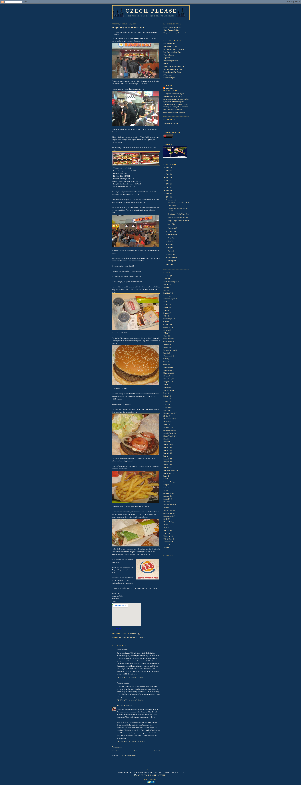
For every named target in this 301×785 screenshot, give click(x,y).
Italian (165, 396)
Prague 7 (166, 464)
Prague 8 (166, 467)
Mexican (166, 422)
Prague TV (167, 63)
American (122, 637)
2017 (168, 171)
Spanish (166, 507)
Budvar (165, 307)
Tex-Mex (166, 530)
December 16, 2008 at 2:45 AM (131, 741)
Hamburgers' (167, 373)
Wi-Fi (165, 545)
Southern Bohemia (169, 504)
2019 (168, 167)
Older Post (156, 751)
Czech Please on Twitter (171, 30)
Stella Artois (167, 522)
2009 (168, 193)
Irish (164, 393)
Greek (165, 364)
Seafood (166, 499)
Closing (165, 324)
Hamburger (131, 637)
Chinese (166, 321)
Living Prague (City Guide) (172, 72)
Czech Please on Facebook (172, 27)
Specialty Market (169, 513)
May (169, 247)
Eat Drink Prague (169, 43)
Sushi (165, 524)
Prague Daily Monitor (170, 60)
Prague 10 (166, 447)
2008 (168, 197)
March (170, 254)
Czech (165, 336)
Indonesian (167, 387)
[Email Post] (139, 633)
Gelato (165, 359)
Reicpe (165, 484)
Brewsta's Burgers (169, 299)
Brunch (165, 304)
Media (165, 416)
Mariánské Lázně (169, 413)
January (170, 260)
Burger (165, 310)
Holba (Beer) (167, 379)
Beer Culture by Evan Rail (172, 52)
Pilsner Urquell (168, 436)
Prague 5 (141, 637)
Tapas (165, 527)
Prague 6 (166, 462)
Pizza (165, 439)
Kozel (165, 404)
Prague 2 (166, 450)
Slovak (165, 502)
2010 (168, 190)
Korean (165, 401)
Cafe (164, 316)
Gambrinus (167, 356)
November (171, 228)
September (171, 234)
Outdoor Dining (168, 430)
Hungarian (166, 381)
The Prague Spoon (169, 78)
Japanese (166, 399)
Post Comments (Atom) (128, 755)
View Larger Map (116, 628)
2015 (168, 177)
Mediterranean (168, 419)
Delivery (166, 344)
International (167, 390)
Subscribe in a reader (171, 124)
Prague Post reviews (170, 46)
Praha (165, 476)
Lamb (165, 410)
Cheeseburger (167, 319)
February (171, 257)
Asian (165, 278)
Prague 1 (166, 444)
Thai (164, 533)
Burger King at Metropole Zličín (128, 27)
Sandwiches (167, 493)
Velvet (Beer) (167, 539)
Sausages (166, 496)
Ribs (164, 487)
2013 (168, 180)
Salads (165, 490)
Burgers (166, 313)
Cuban (165, 333)
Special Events (168, 510)
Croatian (166, 330)
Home (136, 751)
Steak (165, 519)
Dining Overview (169, 350)
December (171, 200)
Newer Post (115, 751)
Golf (164, 361)
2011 (168, 187)
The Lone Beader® (123, 706)
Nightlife (166, 427)
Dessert (165, 347)
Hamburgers (167, 370)
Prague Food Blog (169, 470)
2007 (168, 265)
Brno (165, 301)
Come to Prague (168, 55)
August (170, 238)
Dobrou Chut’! (168, 75)
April (170, 251)
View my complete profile (174, 113)
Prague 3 (166, 453)
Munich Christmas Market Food (178, 217)
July (169, 241)
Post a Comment (117, 747)
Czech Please (151, 11)
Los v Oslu (171, 224)
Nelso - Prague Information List (173, 66)
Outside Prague (168, 433)
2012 (168, 184)
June (169, 244)
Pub (164, 479)
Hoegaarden (167, 376)
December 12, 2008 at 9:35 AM (131, 700)
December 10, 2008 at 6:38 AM (131, 677)
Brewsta (169, 88)
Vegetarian (166, 536)
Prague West (167, 473)
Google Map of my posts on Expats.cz (175, 33)
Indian (165, 384)
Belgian (165, 284)
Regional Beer (168, 482)
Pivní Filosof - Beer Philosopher (174, 49)
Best (164, 290)
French (165, 353)
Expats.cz (166, 58)
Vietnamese (167, 542)
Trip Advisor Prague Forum (172, 69)
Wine (165, 547)
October (171, 231)
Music (165, 424)
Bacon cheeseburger (169, 281)
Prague (165, 442)
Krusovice (166, 407)
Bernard (166, 287)
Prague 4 (166, 456)
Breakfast (166, 293)
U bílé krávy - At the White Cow (178, 214)
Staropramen (167, 516)
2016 (168, 174)
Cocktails (166, 327)
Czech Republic (168, 341)
